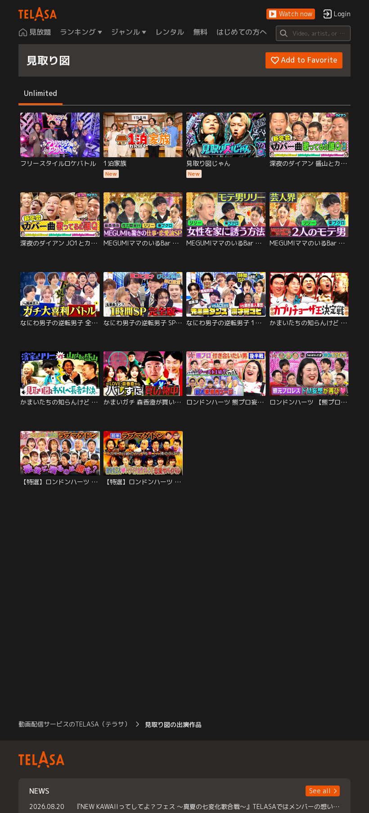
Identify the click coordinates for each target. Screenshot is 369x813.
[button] (290, 14)
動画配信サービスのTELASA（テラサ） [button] (74, 724)
